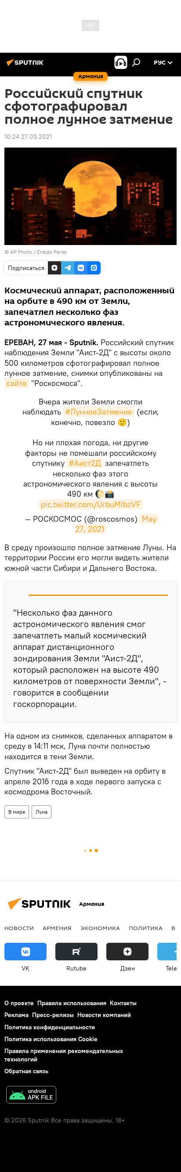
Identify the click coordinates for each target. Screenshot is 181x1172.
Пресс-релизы (53, 1015)
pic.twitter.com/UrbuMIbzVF (91, 504)
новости (19, 928)
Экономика (100, 928)
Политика (146, 928)
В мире (16, 811)
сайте (17, 383)
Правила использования (71, 1003)
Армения (57, 928)
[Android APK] (31, 1096)
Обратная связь (26, 1071)
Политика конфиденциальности (49, 1027)
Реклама (16, 1015)
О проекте (19, 1003)
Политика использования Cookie (51, 1039)
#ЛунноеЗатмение (98, 412)
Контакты (123, 1003)
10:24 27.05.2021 (28, 137)
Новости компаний (104, 1015)
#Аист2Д (85, 463)
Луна (41, 811)
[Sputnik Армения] (26, 66)
